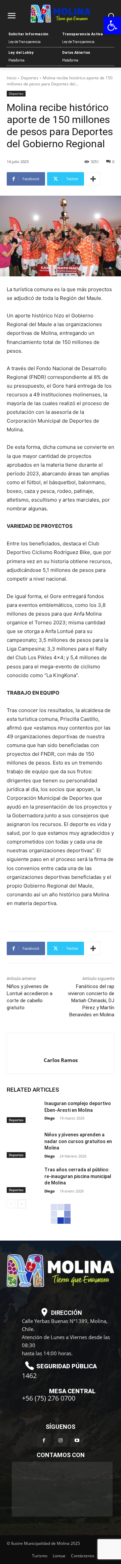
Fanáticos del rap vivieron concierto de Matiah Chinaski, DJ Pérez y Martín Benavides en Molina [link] (91, 1000)
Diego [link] (49, 1118)
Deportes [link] (29, 78)
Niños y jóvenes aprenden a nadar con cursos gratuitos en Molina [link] (78, 1141)
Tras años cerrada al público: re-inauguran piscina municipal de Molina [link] (77, 1176)
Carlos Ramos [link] (61, 1060)
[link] (112, 25)
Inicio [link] (11, 78)
